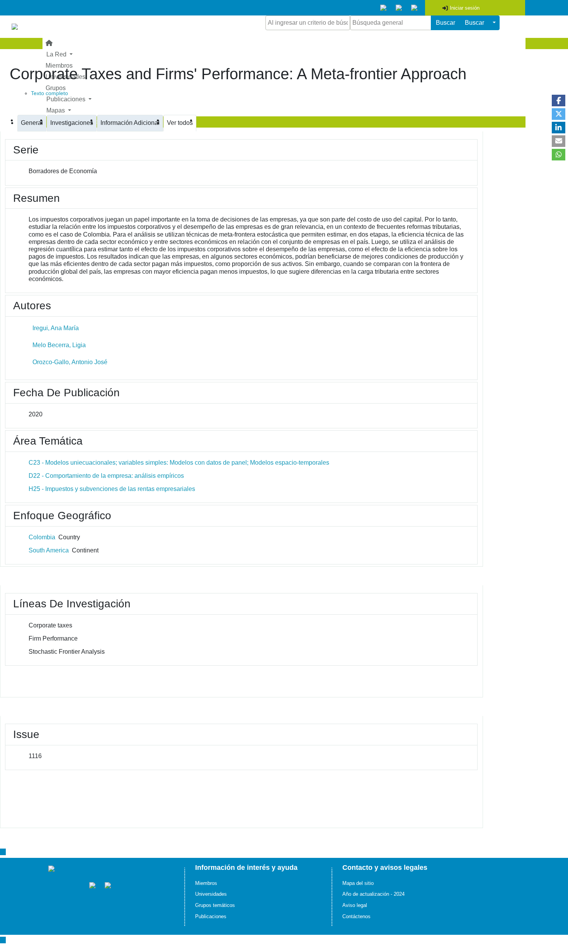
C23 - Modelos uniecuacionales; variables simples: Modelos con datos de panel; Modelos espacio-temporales (179, 462)
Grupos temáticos (215, 905)
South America (49, 550)
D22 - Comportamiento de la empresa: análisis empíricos (106, 475)
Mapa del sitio (358, 883)
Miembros (206, 883)
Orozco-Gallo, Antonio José (69, 362)
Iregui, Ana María (55, 328)
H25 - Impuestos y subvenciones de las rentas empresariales (112, 489)
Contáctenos (356, 916)
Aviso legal (354, 905)
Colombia (42, 537)
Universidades (211, 894)
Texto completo (49, 93)
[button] (558, 100)
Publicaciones (210, 916)
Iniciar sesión (465, 8)
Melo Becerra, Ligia (59, 345)
